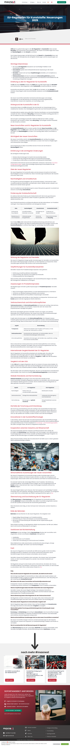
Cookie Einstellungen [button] (56, 744)
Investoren (50, 739)
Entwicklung (24, 2)
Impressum (36, 739)
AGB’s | (46, 739)
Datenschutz (41, 739)
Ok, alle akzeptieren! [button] (65, 744)
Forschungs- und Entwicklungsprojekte (46, 423)
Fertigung (32, 2)
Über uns (39, 2)
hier (52, 493)
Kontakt (44, 2)
